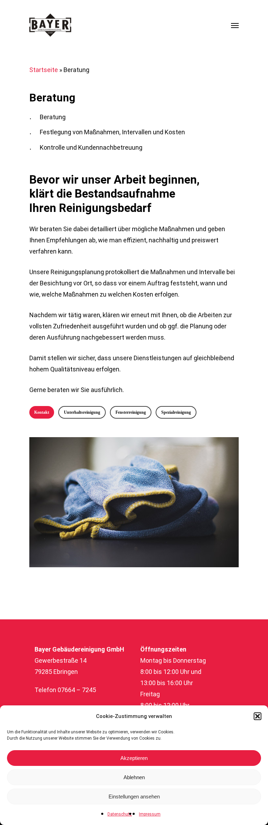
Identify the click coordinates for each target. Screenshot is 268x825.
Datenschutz (119, 814)
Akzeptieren (134, 758)
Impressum (150, 814)
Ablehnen (134, 777)
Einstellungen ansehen (134, 796)
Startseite (43, 69)
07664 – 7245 (77, 690)
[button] (257, 716)
